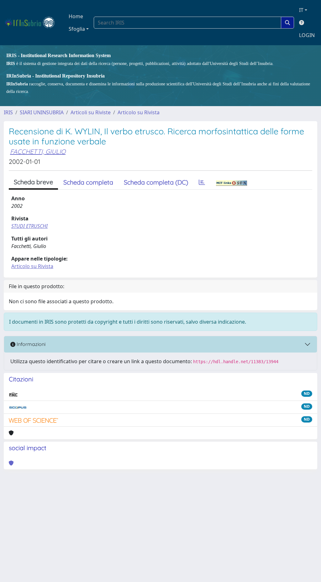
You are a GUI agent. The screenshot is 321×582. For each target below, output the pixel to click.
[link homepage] (32, 22)
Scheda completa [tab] (88, 182)
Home (76, 16)
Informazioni (30, 344)
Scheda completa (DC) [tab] (156, 182)
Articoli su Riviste (91, 112)
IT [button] (301, 10)
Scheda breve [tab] (33, 182)
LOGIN (307, 35)
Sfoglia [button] (77, 28)
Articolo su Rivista (139, 112)
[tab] (201, 182)
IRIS (8, 112)
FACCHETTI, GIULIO (38, 151)
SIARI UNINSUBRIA (42, 112)
